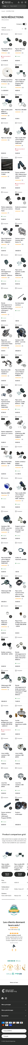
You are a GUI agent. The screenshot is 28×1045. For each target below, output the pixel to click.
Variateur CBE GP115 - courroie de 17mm (20, 341)
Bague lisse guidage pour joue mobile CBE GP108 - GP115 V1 (6, 723)
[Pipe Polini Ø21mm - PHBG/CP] (7, 41)
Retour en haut (14, 982)
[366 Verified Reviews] (14, 916)
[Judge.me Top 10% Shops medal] (15, 967)
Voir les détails (7, 874)
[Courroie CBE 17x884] (7, 164)
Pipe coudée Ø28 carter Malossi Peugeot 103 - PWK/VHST (20, 140)
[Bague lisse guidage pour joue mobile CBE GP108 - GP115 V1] (7, 712)
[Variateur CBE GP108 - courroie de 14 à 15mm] (7, 518)
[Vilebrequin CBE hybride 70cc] (7, 677)
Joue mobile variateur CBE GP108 (5, 755)
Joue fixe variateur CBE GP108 (19, 784)
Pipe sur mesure (6, 138)
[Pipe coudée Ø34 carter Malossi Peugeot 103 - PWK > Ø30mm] (21, 485)
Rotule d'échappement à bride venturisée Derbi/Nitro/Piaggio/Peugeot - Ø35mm (21, 690)
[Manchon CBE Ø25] (21, 102)
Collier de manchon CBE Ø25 (20, 558)
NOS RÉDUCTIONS (10, 11)
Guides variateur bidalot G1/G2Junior (20, 463)
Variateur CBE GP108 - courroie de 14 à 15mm (6, 528)
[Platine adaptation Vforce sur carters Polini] (7, 199)
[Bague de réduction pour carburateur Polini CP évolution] (7, 332)
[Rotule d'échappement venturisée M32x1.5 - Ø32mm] (7, 262)
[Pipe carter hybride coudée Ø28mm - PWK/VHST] (21, 262)
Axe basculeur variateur (19, 304)
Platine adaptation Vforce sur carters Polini (7, 209)
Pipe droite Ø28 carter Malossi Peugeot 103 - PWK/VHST (6, 560)
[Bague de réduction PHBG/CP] (7, 613)
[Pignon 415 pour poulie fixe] (21, 41)
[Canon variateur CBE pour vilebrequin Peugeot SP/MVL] (7, 804)
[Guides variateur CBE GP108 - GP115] (7, 644)
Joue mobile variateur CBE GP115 (19, 755)
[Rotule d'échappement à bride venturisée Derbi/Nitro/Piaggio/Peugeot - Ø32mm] (7, 295)
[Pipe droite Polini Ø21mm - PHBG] (7, 453)
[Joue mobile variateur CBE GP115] (21, 745)
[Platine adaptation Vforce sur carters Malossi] (7, 423)
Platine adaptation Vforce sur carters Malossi (7, 433)
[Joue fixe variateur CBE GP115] (7, 775)
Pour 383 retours (13, 929)
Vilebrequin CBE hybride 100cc (6, 592)
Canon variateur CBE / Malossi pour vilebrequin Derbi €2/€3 (21, 175)
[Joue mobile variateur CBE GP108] (7, 745)
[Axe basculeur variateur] (21, 295)
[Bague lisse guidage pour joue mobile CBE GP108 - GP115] (21, 613)
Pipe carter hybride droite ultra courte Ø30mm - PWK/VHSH (5, 403)
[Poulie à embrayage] (21, 804)
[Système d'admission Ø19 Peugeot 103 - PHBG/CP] (21, 423)
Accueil (3, 11)
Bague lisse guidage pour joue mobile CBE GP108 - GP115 (20, 623)
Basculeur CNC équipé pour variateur (5, 371)
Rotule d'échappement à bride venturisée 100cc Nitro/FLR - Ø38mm (20, 655)
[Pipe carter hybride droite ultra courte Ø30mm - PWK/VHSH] (7, 392)
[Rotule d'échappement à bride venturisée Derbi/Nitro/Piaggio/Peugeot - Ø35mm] (21, 677)
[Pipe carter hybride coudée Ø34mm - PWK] (21, 392)
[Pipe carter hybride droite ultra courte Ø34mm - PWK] (21, 583)
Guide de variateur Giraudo (21, 208)
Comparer (19, 24)
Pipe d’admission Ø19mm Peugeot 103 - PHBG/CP (6, 240)
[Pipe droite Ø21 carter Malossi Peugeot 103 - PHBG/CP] (21, 362)
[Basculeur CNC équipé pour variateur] (7, 362)
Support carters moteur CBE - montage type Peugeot (20, 529)
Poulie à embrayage (18, 813)
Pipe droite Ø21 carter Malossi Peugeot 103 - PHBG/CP (19, 372)
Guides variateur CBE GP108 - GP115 (7, 653)
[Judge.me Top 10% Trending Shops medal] (22, 967)
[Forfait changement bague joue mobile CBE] (21, 712)
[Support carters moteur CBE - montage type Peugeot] (21, 518)
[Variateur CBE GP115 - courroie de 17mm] (21, 332)
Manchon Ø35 (5, 493)
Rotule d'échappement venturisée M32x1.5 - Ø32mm (6, 272)
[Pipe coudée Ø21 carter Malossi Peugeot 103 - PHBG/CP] (21, 72)
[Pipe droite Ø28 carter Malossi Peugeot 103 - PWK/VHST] (7, 550)
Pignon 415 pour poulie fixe (20, 49)
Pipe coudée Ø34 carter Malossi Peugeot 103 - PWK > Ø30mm (20, 495)
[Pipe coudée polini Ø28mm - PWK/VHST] (7, 102)
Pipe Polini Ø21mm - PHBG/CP (6, 49)
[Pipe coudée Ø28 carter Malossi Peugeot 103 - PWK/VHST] (21, 130)
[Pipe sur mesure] (7, 130)
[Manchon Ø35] (7, 485)
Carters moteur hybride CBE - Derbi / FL (20, 240)
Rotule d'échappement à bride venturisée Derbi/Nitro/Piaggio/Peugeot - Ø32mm (7, 307)
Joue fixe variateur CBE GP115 (5, 784)
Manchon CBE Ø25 (20, 109)
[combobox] (14, 6)
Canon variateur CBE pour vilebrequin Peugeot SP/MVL (6, 815)
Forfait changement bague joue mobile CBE (20, 723)
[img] (14, 928)
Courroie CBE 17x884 (5, 173)
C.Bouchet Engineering (10, 1041)
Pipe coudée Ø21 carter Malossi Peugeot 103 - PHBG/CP (20, 82)
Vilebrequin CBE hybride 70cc (6, 686)
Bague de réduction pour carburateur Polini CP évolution (6, 342)
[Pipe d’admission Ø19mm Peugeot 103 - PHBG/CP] (7, 230)
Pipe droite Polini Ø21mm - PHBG (6, 462)
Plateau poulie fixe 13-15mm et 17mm (6, 80)
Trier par (4, 27)
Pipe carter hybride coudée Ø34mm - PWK (20, 401)
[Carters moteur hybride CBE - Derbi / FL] (21, 230)
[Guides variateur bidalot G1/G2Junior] (21, 453)
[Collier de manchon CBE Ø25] (21, 550)
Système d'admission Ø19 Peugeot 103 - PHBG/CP (20, 434)
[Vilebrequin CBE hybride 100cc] (7, 583)
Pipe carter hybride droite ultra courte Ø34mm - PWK (19, 593)
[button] (22, 2)
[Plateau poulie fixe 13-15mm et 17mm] (7, 72)
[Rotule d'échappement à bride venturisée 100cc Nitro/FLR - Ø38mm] (21, 644)
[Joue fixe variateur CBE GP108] (21, 775)
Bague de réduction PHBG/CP (4, 622)
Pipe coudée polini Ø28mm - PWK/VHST (6, 111)
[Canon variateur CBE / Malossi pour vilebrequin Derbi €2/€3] (21, 164)
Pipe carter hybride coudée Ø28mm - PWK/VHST (20, 272)
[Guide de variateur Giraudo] (21, 199)
